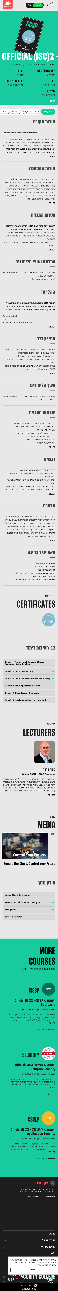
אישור (33, 1270)
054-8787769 (49, 1197)
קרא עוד (52, 156)
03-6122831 (37, 5)
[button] (52, 5)
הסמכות (16, 112)
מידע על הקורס (30, 112)
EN (29, 5)
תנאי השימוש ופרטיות (47, 1265)
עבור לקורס (42, 1029)
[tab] (29, 663)
